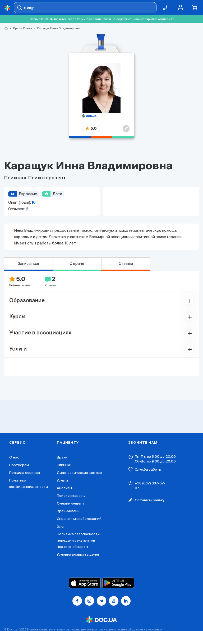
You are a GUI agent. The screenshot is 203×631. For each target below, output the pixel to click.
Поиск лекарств (71, 496)
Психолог (16, 178)
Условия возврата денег (78, 554)
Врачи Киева (20, 28)
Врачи (62, 457)
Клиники (64, 465)
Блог (61, 526)
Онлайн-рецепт (71, 503)
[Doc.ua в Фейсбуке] (77, 601)
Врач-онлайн (68, 511)
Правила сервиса (24, 473)
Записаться (28, 263)
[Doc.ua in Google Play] (118, 583)
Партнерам (19, 465)
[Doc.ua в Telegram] (101, 601)
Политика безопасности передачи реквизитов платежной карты (78, 540)
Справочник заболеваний (79, 519)
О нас (14, 457)
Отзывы (126, 263)
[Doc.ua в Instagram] (89, 601)
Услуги (62, 480)
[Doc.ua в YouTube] (113, 601)
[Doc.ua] (7, 8)
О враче (77, 263)
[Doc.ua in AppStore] (85, 583)
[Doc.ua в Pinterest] (126, 601)
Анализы (64, 488)
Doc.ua (12, 629)
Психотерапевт (47, 178)
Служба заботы (148, 469)
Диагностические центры (79, 473)
